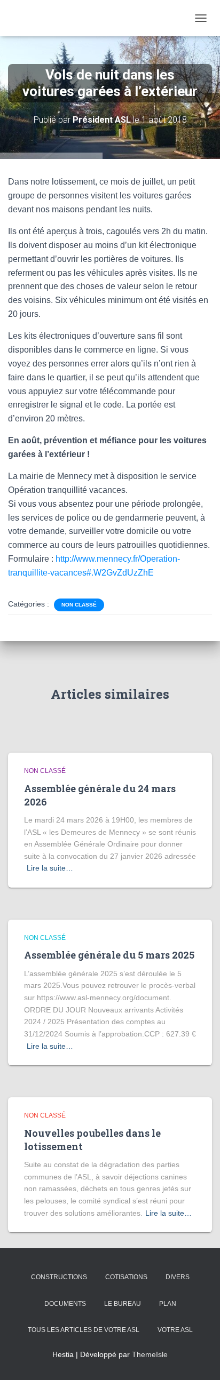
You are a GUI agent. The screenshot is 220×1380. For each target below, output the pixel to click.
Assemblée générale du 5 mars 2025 (109, 954)
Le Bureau (122, 1303)
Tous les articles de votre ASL (83, 1330)
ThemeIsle (150, 1354)
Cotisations (126, 1277)
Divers (178, 1277)
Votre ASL (175, 1330)
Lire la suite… (50, 868)
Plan (167, 1303)
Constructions (59, 1277)
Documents (65, 1303)
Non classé (79, 605)
